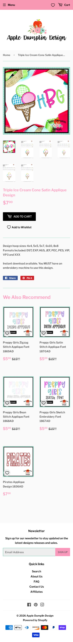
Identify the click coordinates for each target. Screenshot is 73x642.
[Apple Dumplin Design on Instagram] (42, 605)
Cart (67, 4)
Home (6, 55)
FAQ (36, 581)
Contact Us (36, 586)
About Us (36, 576)
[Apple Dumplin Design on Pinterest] (36, 605)
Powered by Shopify (35, 620)
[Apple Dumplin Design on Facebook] (29, 605)
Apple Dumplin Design (40, 615)
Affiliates (36, 591)
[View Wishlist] (53, 5)
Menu (11, 4)
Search (36, 571)
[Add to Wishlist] (7, 333)
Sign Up (63, 552)
